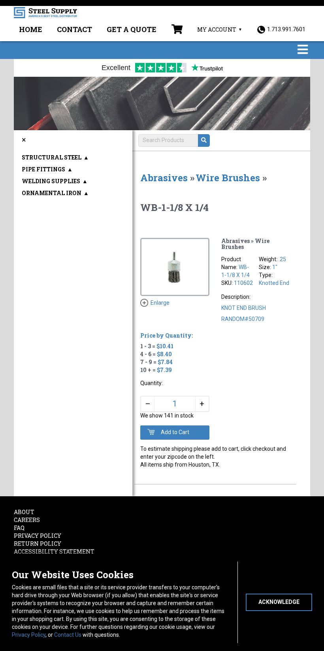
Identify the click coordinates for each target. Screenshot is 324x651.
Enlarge (160, 303)
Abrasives (164, 177)
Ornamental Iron (51, 193)
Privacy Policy (28, 635)
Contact (74, 29)
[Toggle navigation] (302, 50)
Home (30, 29)
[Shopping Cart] (177, 30)
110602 (243, 283)
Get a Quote (131, 29)
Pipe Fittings (43, 169)
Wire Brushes (228, 177)
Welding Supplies (51, 181)
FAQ (19, 527)
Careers (27, 520)
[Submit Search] (204, 140)
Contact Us (67, 635)
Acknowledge (279, 602)
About (24, 512)
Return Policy (37, 543)
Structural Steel (51, 157)
